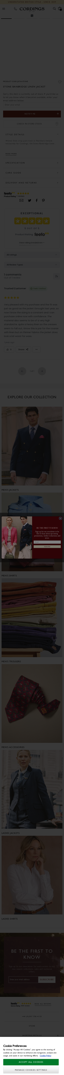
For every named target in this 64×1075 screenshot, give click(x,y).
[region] (32, 1056)
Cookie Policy (45, 1056)
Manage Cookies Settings (31, 1070)
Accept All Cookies (31, 1062)
